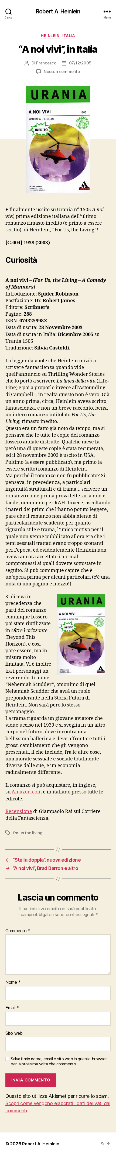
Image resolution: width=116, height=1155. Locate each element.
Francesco (46, 62)
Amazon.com (27, 792)
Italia (68, 35)
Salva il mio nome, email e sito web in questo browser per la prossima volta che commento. (59, 1061)
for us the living (28, 832)
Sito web (14, 1033)
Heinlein (50, 35)
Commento (17, 930)
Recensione (18, 811)
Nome (13, 982)
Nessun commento (62, 71)
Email (12, 1007)
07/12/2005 (80, 62)
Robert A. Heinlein (58, 11)
